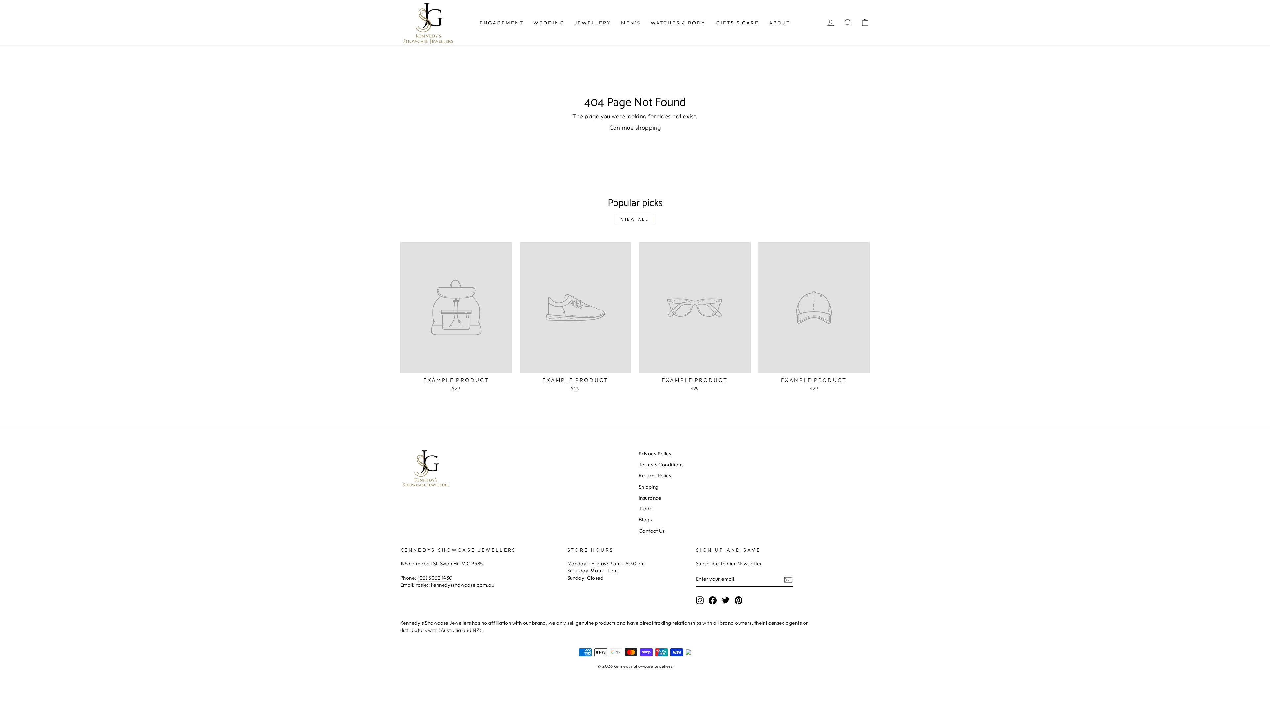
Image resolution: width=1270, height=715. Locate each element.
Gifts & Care (737, 23)
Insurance (650, 498)
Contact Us (652, 531)
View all (635, 219)
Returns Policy (655, 475)
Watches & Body (678, 23)
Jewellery (592, 23)
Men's (631, 23)
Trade (645, 508)
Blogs (645, 519)
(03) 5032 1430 (434, 578)
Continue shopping (635, 127)
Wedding (549, 23)
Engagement (502, 23)
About (779, 23)
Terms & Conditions (661, 464)
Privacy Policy (655, 454)
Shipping (649, 487)
